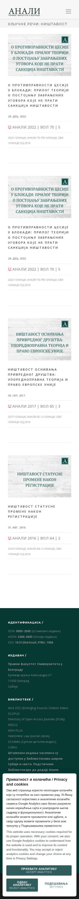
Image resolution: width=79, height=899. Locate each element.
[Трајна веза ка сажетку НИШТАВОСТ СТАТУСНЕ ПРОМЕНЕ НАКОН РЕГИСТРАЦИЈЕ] (39, 476)
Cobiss (12, 747)
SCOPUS (14, 714)
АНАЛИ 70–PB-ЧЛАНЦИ (42, 138)
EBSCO (13, 725)
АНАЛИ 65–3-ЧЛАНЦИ (41, 417)
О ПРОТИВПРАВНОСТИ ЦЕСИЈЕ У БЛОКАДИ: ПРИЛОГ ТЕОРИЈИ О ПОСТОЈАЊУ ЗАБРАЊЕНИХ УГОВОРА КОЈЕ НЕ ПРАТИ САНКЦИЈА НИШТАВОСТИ (38, 95)
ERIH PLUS (15, 730)
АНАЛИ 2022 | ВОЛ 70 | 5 (35, 127)
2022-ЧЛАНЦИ (17, 138)
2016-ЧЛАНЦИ (17, 549)
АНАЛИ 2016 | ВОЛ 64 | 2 (35, 538)
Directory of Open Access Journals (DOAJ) (36, 719)
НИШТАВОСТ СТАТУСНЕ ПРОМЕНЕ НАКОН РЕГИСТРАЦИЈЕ (32, 511)
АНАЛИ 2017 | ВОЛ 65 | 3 (35, 406)
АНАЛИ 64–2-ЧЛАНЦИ (41, 549)
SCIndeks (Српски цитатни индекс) (32, 742)
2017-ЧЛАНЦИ (17, 417)
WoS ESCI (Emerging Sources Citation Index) (38, 708)
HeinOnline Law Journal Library (29, 736)
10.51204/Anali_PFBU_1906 (34, 642)
